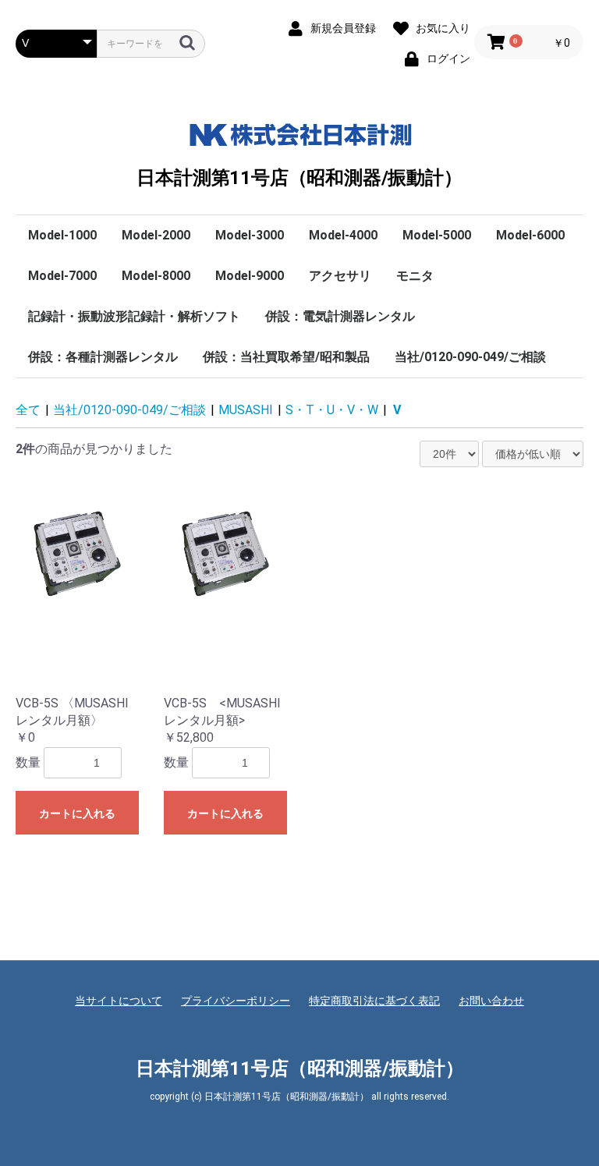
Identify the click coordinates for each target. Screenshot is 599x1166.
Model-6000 (530, 235)
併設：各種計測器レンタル (103, 356)
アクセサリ (340, 275)
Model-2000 (156, 235)
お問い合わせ (491, 1000)
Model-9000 (249, 275)
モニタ (415, 275)
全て (28, 409)
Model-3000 (249, 235)
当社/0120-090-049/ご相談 (470, 356)
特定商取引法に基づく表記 (374, 1000)
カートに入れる (77, 813)
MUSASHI (245, 409)
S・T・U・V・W (331, 409)
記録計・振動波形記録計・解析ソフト (134, 316)
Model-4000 (343, 235)
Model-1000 (62, 235)
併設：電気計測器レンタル (340, 316)
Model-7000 (62, 275)
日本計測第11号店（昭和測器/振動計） (299, 178)
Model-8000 (156, 275)
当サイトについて (118, 1000)
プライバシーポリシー (235, 1000)
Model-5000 (436, 235)
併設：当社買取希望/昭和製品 (286, 356)
